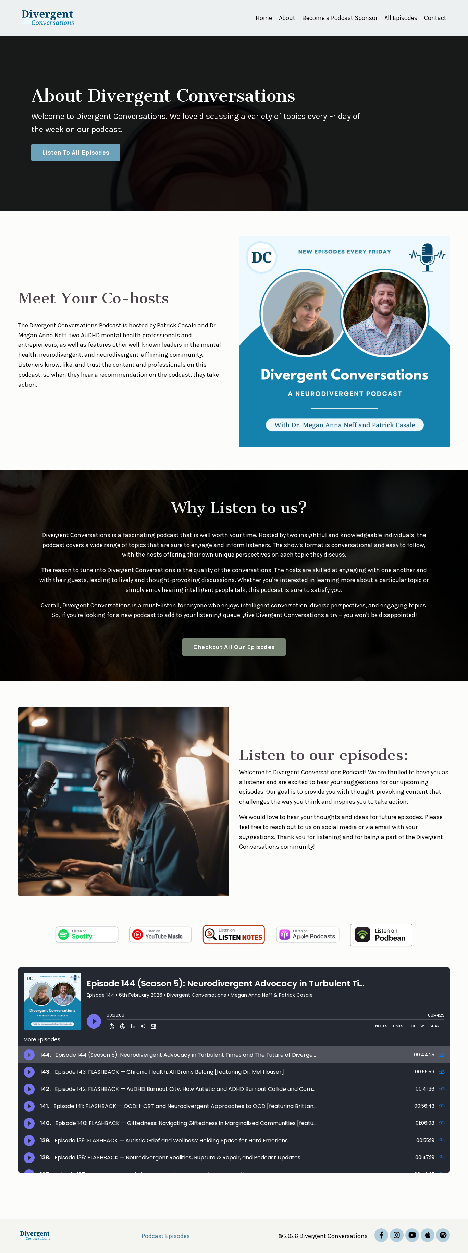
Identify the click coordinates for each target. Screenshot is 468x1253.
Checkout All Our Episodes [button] (234, 647)
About (287, 18)
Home (264, 18)
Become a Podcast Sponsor (340, 18)
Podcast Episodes (165, 1236)
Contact (435, 18)
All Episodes (400, 18)
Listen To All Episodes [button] (76, 152)
